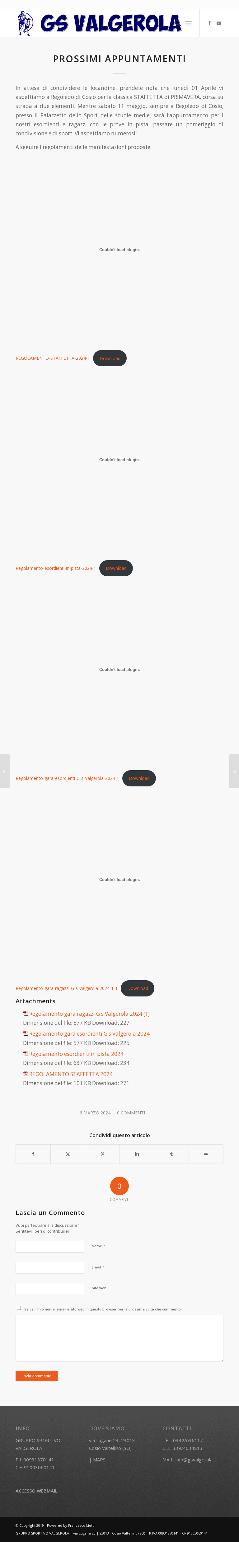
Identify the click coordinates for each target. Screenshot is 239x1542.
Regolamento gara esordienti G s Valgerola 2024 (89, 1033)
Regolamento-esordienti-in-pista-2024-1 (56, 568)
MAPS (99, 1459)
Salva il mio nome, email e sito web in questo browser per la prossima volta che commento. (103, 1309)
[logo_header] (100, 23)
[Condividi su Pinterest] (102, 1154)
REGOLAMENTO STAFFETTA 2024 (71, 1074)
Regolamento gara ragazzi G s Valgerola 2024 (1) (89, 1013)
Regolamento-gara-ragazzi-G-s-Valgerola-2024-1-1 (67, 988)
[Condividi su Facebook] (33, 1154)
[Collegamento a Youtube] (218, 23)
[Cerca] (175, 23)
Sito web (99, 1288)
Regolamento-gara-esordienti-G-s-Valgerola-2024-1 (67, 778)
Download (110, 358)
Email (98, 1267)
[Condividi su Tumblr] (171, 1154)
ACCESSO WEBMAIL (37, 1491)
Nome (98, 1246)
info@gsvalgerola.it (196, 1459)
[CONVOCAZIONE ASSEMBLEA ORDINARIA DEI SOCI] (5, 771)
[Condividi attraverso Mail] (206, 1154)
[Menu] (188, 23)
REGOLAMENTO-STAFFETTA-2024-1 (53, 358)
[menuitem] (175, 23)
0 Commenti (131, 1113)
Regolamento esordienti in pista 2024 (76, 1053)
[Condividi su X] (68, 1154)
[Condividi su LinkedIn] (137, 1154)
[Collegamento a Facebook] (209, 23)
